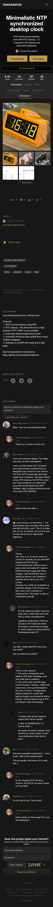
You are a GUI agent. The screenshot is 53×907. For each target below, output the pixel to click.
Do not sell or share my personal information (26, 895)
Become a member (12, 842)
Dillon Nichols (18, 454)
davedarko (17, 796)
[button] (47, 4)
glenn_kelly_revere (20, 423)
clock (28, 272)
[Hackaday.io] (12, 4)
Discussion (25, 95)
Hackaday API (40, 892)
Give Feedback (42, 889)
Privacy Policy (26, 892)
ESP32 (7, 272)
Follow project (17, 58)
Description (16, 84)
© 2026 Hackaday (26, 900)
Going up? (27, 882)
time (36, 272)
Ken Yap (16, 518)
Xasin (15, 749)
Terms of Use (12, 892)
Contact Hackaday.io (24, 889)
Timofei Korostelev (28, 51)
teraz (15, 642)
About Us (9, 889)
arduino (17, 272)
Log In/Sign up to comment (16, 417)
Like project (38, 58)
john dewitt (22, 606)
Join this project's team (14, 224)
